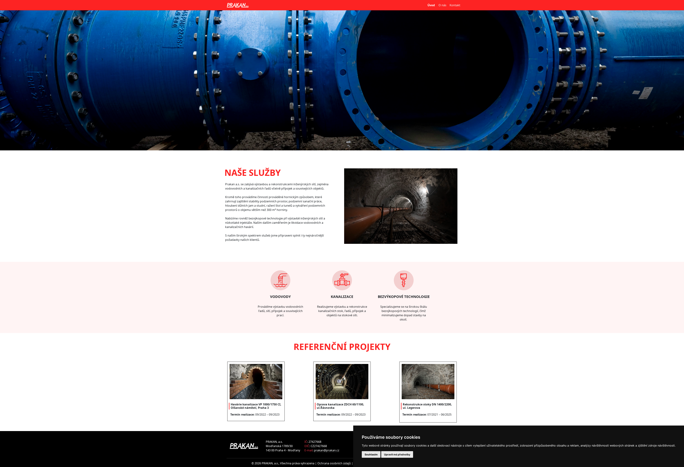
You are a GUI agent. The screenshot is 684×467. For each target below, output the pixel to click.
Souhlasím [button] (371, 454)
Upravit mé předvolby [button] (397, 454)
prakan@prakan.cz (326, 450)
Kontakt (455, 5)
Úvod (431, 5)
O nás (442, 5)
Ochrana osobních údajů (334, 463)
